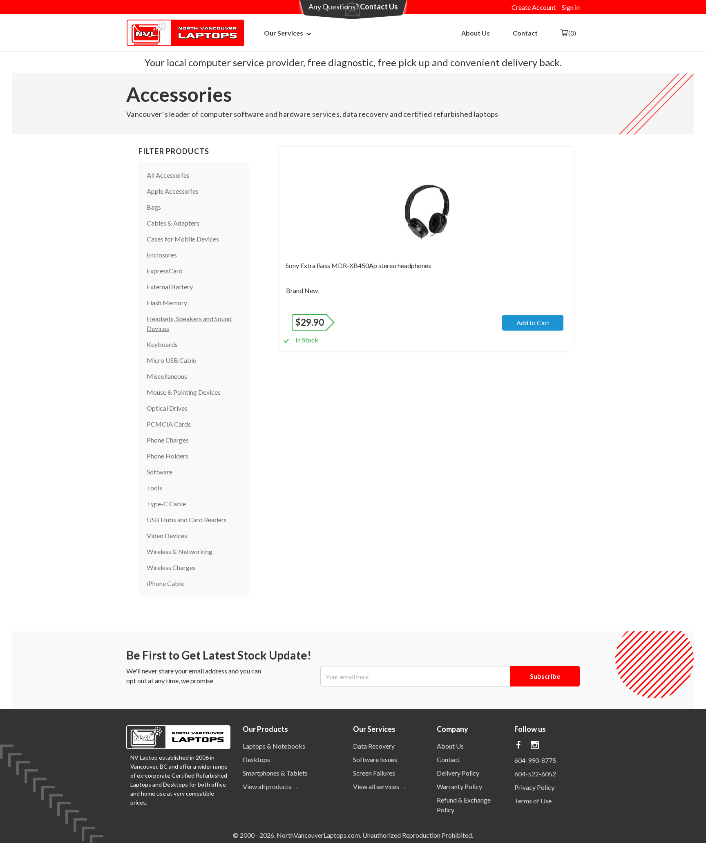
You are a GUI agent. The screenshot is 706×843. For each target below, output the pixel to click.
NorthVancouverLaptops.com (318, 835)
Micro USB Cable (171, 360)
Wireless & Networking (179, 551)
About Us (475, 33)
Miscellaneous (167, 376)
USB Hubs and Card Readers (187, 519)
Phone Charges (168, 440)
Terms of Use (533, 801)
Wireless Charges (171, 567)
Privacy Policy (534, 787)
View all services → (380, 786)
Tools (154, 488)
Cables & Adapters (173, 223)
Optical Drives (167, 408)
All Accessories (168, 175)
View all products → (271, 786)
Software (159, 472)
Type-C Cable (166, 504)
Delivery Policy (458, 773)
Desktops (256, 759)
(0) (572, 33)
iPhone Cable (165, 583)
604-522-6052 (535, 774)
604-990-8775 (535, 760)
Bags (154, 207)
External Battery (170, 287)
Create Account (534, 7)
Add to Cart (533, 322)
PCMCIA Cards (169, 424)
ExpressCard (165, 271)
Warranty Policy (459, 786)
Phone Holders (167, 456)
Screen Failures (374, 773)
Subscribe (545, 676)
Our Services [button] (283, 33)
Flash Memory (167, 302)
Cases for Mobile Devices (183, 239)
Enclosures (162, 255)
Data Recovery (374, 746)
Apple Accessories (173, 191)
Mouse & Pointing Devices (184, 392)
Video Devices (167, 535)
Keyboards (162, 344)
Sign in (571, 7)
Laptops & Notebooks (274, 746)
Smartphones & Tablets (275, 773)
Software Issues (375, 759)
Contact (525, 33)
